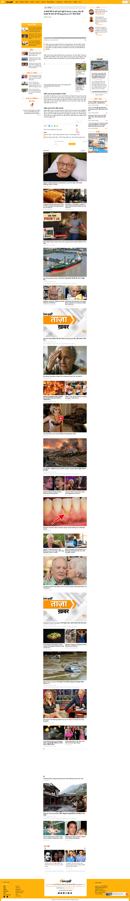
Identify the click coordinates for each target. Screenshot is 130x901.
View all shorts (99, 94)
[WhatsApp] (84, 27)
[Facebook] (84, 21)
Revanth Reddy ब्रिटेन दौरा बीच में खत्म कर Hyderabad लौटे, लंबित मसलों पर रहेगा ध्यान (98, 109)
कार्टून (4, 893)
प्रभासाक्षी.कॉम (48, 884)
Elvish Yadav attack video (51, 137)
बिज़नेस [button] (26, 2)
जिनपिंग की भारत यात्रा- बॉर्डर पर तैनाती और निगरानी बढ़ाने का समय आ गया (101, 11)
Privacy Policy (19, 892)
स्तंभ (98, 7)
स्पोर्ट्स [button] (32, 2)
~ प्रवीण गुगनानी (98, 35)
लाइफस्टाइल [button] (59, 2)
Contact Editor (98, 894)
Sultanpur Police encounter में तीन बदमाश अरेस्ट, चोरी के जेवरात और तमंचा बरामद (97, 117)
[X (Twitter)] (84, 24)
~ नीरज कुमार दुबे (99, 24)
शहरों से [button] (43, 2)
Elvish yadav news (75, 134)
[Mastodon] (71, 893)
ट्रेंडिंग (32, 50)
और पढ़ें (39, 115)
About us (18, 887)
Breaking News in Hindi (60, 886)
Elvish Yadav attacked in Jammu (61, 134)
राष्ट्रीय (17, 2)
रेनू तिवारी (45, 40)
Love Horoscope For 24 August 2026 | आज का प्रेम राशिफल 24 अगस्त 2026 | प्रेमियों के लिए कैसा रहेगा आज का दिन (98, 125)
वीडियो (4, 889)
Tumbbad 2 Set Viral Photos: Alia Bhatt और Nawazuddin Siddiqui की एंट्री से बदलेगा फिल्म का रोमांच (75, 865)
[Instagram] (66, 893)
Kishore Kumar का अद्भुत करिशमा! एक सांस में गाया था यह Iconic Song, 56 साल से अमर (54, 865)
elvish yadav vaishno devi (78, 137)
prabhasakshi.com (70, 888)
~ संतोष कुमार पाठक (99, 14)
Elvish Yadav (48, 134)
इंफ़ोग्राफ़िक (5, 891)
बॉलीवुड (49, 7)
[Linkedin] (64, 893)
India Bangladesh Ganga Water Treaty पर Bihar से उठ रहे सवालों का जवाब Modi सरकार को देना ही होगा (101, 20)
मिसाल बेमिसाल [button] (50, 2)
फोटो (4, 888)
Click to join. (59, 129)
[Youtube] (69, 893)
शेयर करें (45, 126)
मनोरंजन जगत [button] (67, 2)
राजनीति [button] (75, 2)
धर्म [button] (80, 2)
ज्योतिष (106, 128)
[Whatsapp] (55, 126)
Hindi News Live (80, 886)
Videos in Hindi (71, 886)
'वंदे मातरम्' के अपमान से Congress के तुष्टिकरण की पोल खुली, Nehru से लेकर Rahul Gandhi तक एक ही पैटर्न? (101, 30)
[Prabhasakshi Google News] (85, 40)
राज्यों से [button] (37, 2)
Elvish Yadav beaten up (65, 137)
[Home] (45, 7)
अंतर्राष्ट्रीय (21, 2)
